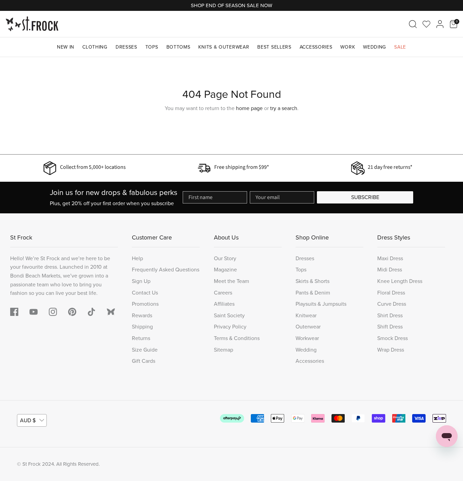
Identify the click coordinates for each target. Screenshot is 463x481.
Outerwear (308, 327)
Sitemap (223, 350)
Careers (223, 293)
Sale (400, 47)
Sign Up (141, 281)
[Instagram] (53, 312)
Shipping (142, 327)
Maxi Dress (390, 258)
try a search (283, 108)
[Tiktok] (91, 312)
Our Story (225, 258)
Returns (141, 338)
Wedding (374, 47)
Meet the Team (231, 281)
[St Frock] (32, 24)
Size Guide (145, 350)
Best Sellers (274, 47)
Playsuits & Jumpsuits (321, 304)
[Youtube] (33, 312)
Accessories (316, 47)
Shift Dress (390, 327)
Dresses (126, 47)
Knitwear (306, 315)
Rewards (142, 315)
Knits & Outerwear (223, 47)
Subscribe (365, 197)
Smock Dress (392, 338)
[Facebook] (14, 312)
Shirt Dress (390, 315)
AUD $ (28, 420)
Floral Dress (391, 293)
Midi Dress (389, 269)
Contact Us (145, 293)
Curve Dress (391, 304)
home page (249, 108)
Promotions (145, 304)
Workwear (307, 338)
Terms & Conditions (237, 338)
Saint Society (229, 315)
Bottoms (178, 47)
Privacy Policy (230, 327)
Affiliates (224, 304)
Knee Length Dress (399, 281)
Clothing (94, 47)
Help (137, 258)
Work (347, 47)
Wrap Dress (390, 350)
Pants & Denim (313, 293)
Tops (151, 47)
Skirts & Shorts (312, 281)
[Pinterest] (72, 312)
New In (65, 47)
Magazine (225, 269)
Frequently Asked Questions (165, 269)
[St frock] (111, 312)
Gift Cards (143, 361)
